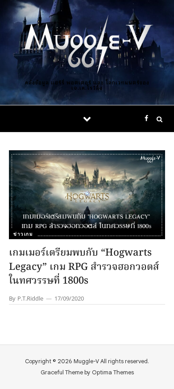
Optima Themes (113, 372)
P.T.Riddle (30, 298)
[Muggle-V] (87, 45)
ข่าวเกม (23, 234)
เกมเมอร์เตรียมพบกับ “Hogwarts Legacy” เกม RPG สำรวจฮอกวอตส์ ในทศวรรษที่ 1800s (84, 267)
